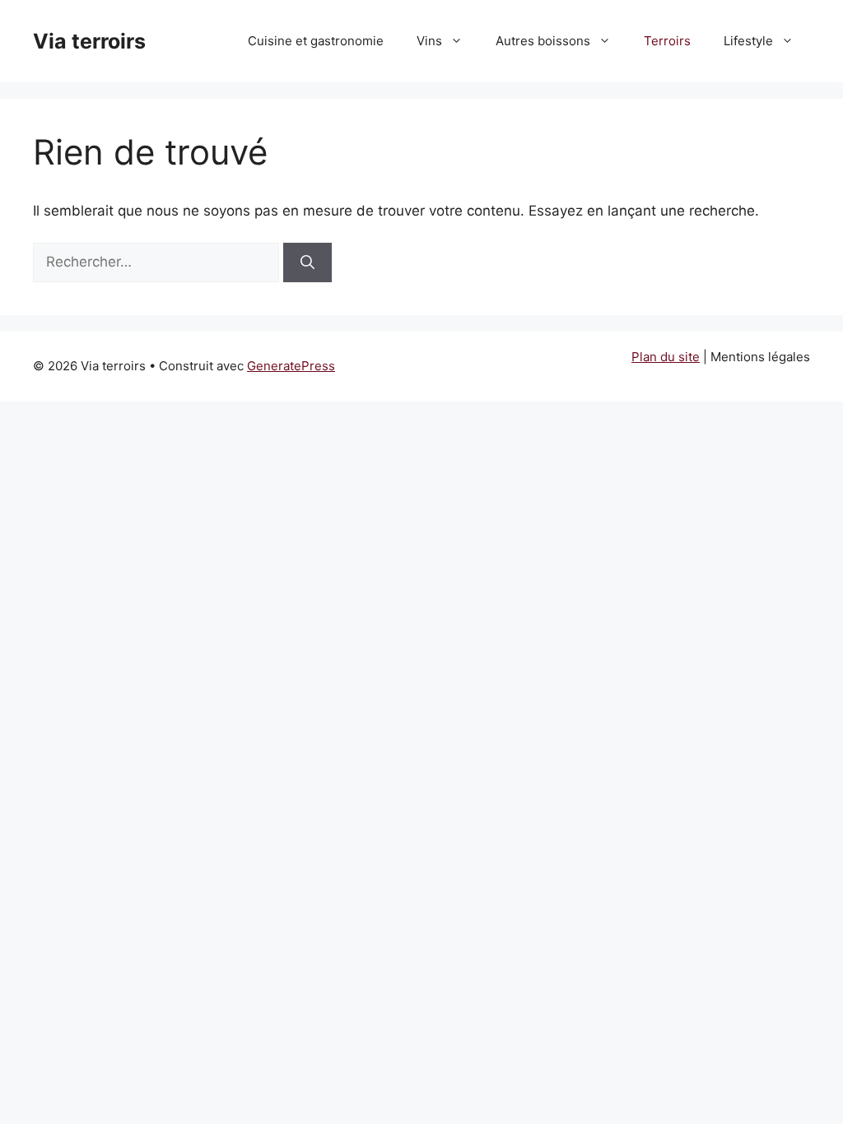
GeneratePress (291, 366)
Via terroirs (89, 41)
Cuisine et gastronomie (316, 41)
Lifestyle (748, 41)
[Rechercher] (307, 262)
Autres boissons (543, 41)
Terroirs (667, 41)
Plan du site (665, 357)
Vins (429, 41)
